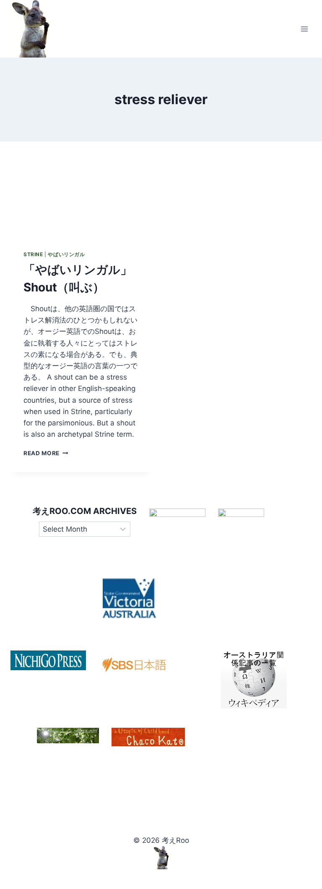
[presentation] (81, 189)
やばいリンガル (66, 254)
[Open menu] (304, 28)
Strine (33, 254)
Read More (45, 453)
